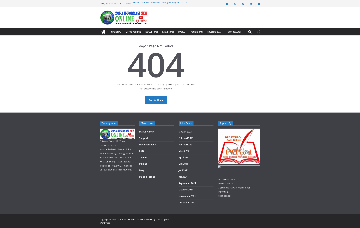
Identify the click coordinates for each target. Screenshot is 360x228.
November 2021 (187, 196)
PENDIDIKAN (197, 32)
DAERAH (182, 32)
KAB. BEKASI (168, 32)
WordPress (105, 223)
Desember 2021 (187, 202)
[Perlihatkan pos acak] (258, 32)
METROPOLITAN (133, 32)
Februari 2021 (186, 138)
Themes (143, 157)
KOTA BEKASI (151, 32)
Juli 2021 (183, 176)
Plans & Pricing (147, 176)
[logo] (117, 130)
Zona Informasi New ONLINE (129, 219)
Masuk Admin (146, 131)
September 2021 (187, 183)
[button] (222, 32)
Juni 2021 (183, 170)
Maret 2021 (185, 151)
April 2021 (184, 157)
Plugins (143, 163)
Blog (141, 170)
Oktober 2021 (186, 189)
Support (143, 138)
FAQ (141, 151)
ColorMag (160, 219)
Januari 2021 (185, 131)
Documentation (147, 144)
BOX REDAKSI (234, 32)
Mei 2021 (183, 163)
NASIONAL (116, 32)
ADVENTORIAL (214, 32)
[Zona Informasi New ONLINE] (103, 32)
